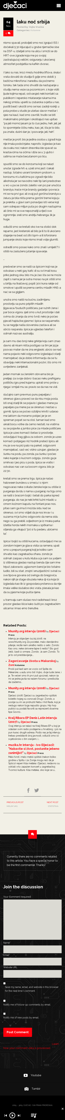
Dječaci (54, 631)
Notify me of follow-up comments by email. (27, 1004)
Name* (6, 942)
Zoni (11, 665)
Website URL (10, 967)
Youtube (36, 1075)
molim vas (15, 804)
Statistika (52, 804)
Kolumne (35, 30)
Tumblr (36, 1088)
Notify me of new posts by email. (21, 1017)
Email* (6, 955)
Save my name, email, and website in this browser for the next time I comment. (31, 989)
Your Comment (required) (17, 896)
